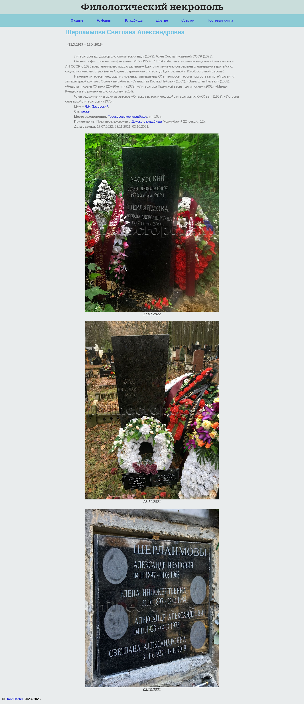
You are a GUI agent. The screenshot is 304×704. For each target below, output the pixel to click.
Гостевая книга (220, 20)
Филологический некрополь (152, 7)
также (85, 111)
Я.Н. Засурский (96, 106)
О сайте (77, 20)
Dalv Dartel (14, 699)
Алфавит (104, 20)
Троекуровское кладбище (127, 116)
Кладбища (134, 20)
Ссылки (187, 20)
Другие (162, 20)
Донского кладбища (147, 121)
